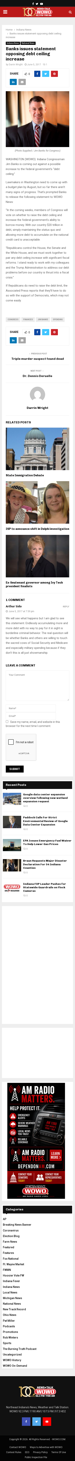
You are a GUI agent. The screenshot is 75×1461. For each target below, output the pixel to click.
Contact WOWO (17, 1447)
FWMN (7, 1269)
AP (4, 1219)
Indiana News (13, 43)
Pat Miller (9, 1320)
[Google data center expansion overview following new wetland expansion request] (12, 799)
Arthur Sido (14, 606)
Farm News (10, 1241)
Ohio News (9, 1314)
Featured (8, 1247)
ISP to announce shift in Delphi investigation (37, 529)
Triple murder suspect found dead (37, 359)
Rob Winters (10, 1337)
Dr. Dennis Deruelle (37, 376)
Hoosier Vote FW (13, 1275)
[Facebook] (26, 1421)
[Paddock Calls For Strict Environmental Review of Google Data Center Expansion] (12, 822)
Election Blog (11, 1236)
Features (8, 1252)
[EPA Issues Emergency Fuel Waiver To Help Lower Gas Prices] (12, 845)
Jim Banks (43, 319)
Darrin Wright (16, 64)
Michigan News (12, 1298)
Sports (7, 1343)
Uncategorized (12, 1354)
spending (58, 319)
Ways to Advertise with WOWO (46, 1447)
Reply (66, 607)
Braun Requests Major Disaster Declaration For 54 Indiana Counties (45, 864)
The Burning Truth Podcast (19, 1348)
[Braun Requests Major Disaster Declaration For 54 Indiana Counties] (12, 865)
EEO (27, 1452)
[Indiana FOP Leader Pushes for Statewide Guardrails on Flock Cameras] (12, 888)
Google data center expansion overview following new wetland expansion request (45, 798)
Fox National (11, 1258)
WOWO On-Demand (15, 1365)
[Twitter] (36, 1421)
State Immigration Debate (25, 475)
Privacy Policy (40, 1452)
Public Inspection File (36, 1457)
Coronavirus (11, 1230)
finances (28, 319)
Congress (13, 319)
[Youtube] (47, 1421)
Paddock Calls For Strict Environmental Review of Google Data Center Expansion (45, 821)
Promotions (10, 1331)
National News (28, 43)
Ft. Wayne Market (13, 1264)
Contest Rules (13, 1452)
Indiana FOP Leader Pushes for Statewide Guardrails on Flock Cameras (44, 887)
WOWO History (12, 1360)
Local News (10, 1292)
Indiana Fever (11, 1281)
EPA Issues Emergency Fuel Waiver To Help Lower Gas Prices (47, 842)
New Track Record (14, 1309)
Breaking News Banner (17, 1224)
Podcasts (9, 1326)
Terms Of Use (58, 1452)
